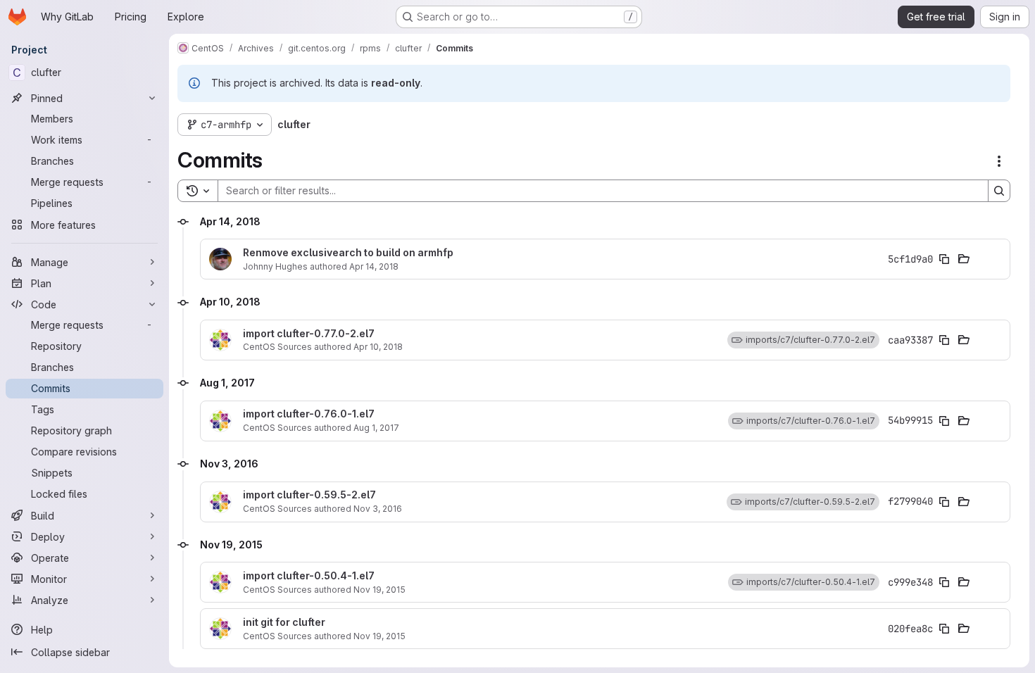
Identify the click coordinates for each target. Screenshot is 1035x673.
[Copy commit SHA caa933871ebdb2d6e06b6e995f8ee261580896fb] (944, 340)
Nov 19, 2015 (379, 589)
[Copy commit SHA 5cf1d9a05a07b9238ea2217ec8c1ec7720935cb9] (944, 259)
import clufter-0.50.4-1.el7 (309, 575)
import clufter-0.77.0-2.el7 (309, 333)
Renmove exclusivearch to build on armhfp (348, 252)
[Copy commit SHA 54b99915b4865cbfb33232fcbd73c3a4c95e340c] (944, 421)
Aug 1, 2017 (376, 427)
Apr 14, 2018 (374, 266)
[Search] (999, 191)
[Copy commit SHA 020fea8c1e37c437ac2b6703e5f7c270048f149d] (944, 628)
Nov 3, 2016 (377, 508)
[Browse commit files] (963, 259)
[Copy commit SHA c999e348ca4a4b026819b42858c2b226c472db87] (944, 582)
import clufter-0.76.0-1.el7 (309, 414)
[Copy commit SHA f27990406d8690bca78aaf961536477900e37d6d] (944, 501)
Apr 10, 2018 (378, 346)
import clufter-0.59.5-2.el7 (309, 495)
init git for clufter (284, 622)
